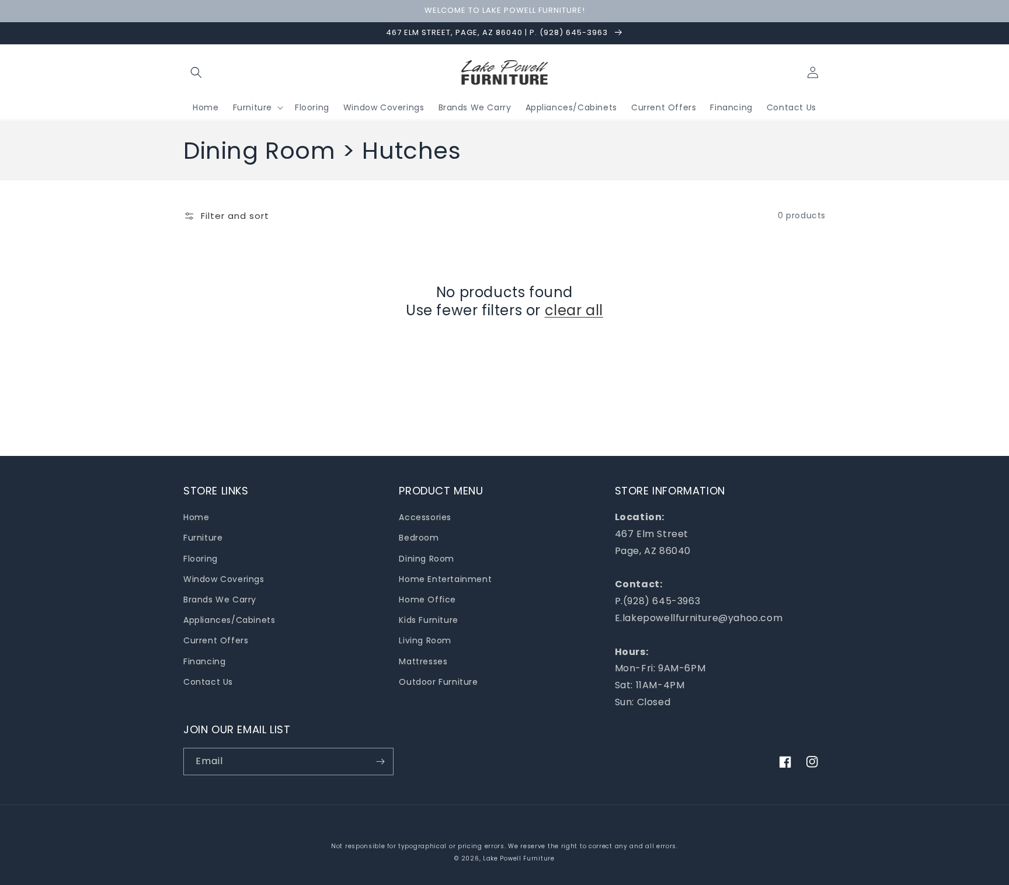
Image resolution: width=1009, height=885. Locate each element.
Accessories (425, 517)
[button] (196, 72)
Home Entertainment (445, 579)
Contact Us (208, 682)
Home (196, 517)
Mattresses (423, 661)
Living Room (425, 640)
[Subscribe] (380, 761)
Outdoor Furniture (438, 682)
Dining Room (426, 559)
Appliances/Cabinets (229, 620)
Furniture (202, 537)
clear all (574, 310)
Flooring (200, 559)
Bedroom (419, 537)
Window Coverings (224, 579)
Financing (204, 661)
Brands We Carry (219, 599)
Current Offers (215, 640)
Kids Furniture (428, 620)
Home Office (427, 599)
